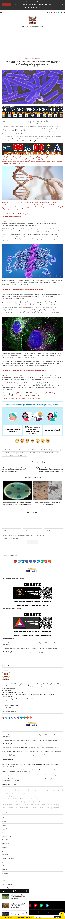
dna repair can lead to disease (50, 452)
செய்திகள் (46, 796)
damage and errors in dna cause (25, 449)
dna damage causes (23, 452)
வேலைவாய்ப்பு (56, 807)
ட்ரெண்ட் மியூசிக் (6, 798)
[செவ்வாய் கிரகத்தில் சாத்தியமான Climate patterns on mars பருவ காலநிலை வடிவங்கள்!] (47, 490)
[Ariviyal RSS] (49, 561)
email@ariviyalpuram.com (12, 705)
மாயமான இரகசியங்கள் (7, 804)
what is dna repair (21, 455)
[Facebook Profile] (34, 561)
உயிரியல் (17, 793)
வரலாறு (43, 804)
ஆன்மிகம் (42, 790)
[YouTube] (15, 561)
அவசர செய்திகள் (33, 790)
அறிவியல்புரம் (35, 67)
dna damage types (35, 452)
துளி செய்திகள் (29, 798)
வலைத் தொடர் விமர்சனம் (52, 804)
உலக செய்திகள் (33, 793)
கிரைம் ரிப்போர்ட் (56, 793)
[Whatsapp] (36, 7)
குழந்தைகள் (5, 796)
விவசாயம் (48, 807)
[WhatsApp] (42, 561)
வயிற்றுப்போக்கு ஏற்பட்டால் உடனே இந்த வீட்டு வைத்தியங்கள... (18, 905)
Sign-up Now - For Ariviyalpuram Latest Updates (18, 917)
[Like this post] (34, 462)
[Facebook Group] (30, 561)
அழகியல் (25, 790)
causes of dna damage (8, 449)
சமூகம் (12, 796)
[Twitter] (28, 7)
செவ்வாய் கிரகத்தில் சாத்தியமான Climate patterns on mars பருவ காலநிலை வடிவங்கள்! (23, 755)
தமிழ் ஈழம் (21, 798)
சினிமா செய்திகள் (26, 796)
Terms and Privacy (44, 912)
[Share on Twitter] (40, 462)
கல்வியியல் (41, 793)
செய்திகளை (21, 395)
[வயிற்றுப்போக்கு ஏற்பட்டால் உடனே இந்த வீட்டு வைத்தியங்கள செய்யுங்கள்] (5, 905)
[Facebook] (25, 7)
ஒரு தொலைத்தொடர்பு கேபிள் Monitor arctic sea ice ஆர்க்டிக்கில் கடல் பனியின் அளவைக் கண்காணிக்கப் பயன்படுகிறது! (31, 747)
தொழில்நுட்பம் (43, 798)
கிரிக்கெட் (48, 793)
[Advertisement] (32, 45)
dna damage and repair (9, 452)
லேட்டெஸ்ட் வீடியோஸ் (35, 804)
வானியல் (4, 807)
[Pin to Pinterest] (42, 462)
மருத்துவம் (48, 801)
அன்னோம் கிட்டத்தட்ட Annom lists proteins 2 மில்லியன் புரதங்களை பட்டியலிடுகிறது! (22, 652)
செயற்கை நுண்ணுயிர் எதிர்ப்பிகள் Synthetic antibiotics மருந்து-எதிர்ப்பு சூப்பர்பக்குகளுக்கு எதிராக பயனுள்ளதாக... (17, 503)
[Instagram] (23, 561)
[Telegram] (39, 7)
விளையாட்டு (41, 807)
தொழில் (36, 798)
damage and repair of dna (43, 449)
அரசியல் (4, 790)
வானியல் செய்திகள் (13, 807)
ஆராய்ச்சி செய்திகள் (51, 790)
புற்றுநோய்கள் (14, 123)
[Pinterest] (31, 7)
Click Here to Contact (12, 703)
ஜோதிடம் (53, 796)
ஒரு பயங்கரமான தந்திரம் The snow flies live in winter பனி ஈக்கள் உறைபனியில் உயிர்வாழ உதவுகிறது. (32, 775)
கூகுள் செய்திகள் (19, 393)
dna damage (56, 449)
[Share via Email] (44, 462)
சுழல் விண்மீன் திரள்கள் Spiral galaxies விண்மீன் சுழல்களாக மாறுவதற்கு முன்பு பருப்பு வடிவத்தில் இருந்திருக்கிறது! (29, 648)
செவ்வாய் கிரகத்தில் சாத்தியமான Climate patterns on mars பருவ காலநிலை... (48, 503)
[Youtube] (34, 7)
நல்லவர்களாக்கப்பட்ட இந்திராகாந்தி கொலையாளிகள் (13, 801)
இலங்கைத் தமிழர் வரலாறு (8, 793)
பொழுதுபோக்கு (29, 801)
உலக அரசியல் (24, 793)
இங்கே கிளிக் (48, 393)
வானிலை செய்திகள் (24, 807)
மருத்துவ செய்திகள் (35, 58)
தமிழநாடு (14, 798)
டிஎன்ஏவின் (25, 307)
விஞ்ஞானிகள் (33, 807)
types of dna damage (8, 455)
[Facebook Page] (27, 561)
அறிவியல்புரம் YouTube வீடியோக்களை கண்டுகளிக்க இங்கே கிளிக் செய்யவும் (21, 398)
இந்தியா (59, 790)
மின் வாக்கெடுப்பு (18, 804)
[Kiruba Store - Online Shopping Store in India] (32, 107)
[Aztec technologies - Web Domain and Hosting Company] (32, 149)
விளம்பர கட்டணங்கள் (11, 701)
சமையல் (17, 796)
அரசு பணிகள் (11, 790)
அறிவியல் (27, 58)
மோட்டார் (26, 804)
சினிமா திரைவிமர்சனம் (36, 796)
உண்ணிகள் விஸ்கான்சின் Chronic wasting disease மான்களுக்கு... (18, 896)
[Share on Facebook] (37, 462)
